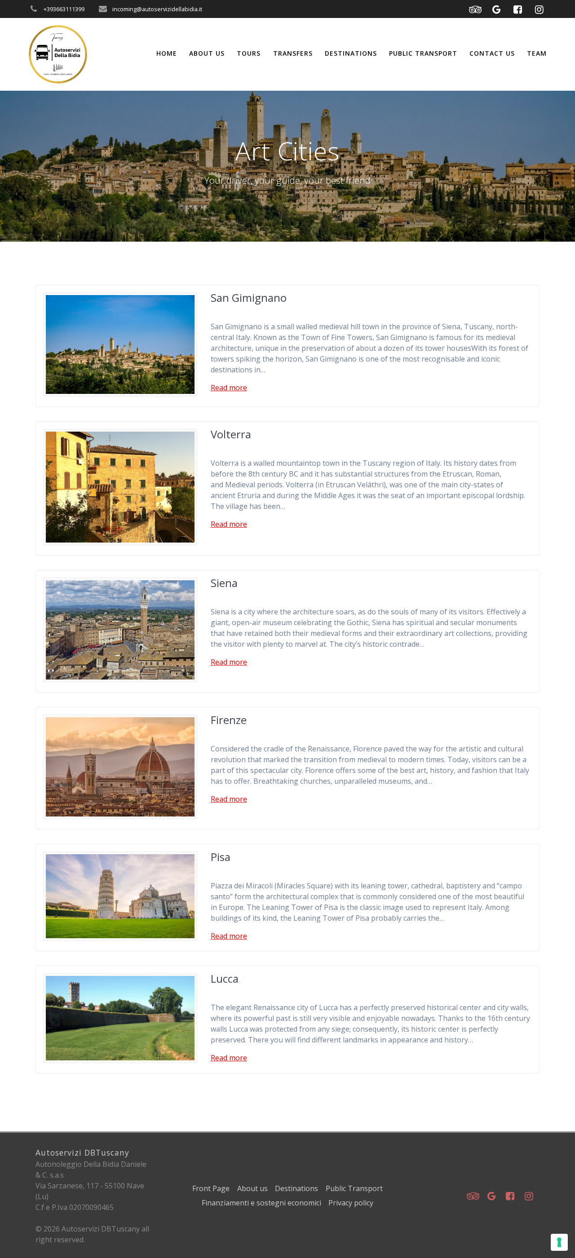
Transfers (293, 53)
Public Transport (423, 53)
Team (537, 53)
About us (207, 53)
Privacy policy (350, 1203)
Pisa (220, 856)
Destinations (351, 53)
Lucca (225, 978)
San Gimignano (249, 297)
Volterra (231, 434)
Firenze (229, 719)
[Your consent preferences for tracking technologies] (559, 1242)
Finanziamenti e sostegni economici (261, 1203)
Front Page (211, 1188)
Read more (229, 388)
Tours (249, 53)
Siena (224, 582)
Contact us (492, 53)
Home (166, 53)
